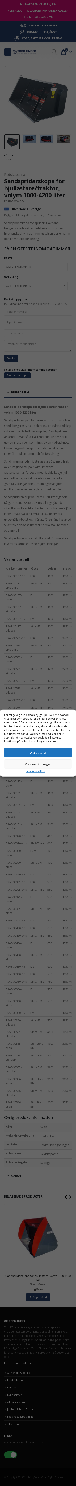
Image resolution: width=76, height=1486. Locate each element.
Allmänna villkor (35, 771)
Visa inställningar (38, 764)
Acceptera (38, 752)
